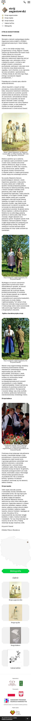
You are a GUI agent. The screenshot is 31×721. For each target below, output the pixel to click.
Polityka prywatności (7, 719)
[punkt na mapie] (28, 542)
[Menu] (29, 2)
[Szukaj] (24, 2)
